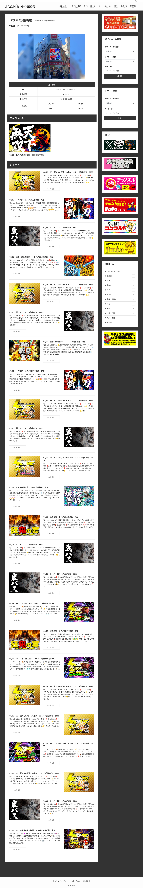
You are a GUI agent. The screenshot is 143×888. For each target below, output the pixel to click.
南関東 (109, 294)
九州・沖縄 (111, 318)
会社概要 (85, 881)
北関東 (109, 285)
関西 (108, 308)
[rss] (136, 1)
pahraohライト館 (113, 271)
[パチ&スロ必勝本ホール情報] (20, 6)
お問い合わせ (76, 881)
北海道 (109, 276)
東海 (108, 304)
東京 (13, 26)
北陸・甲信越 (111, 299)
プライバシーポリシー (62, 881)
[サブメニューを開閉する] (133, 276)
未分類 (109, 322)
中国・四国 (111, 313)
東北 (108, 280)
